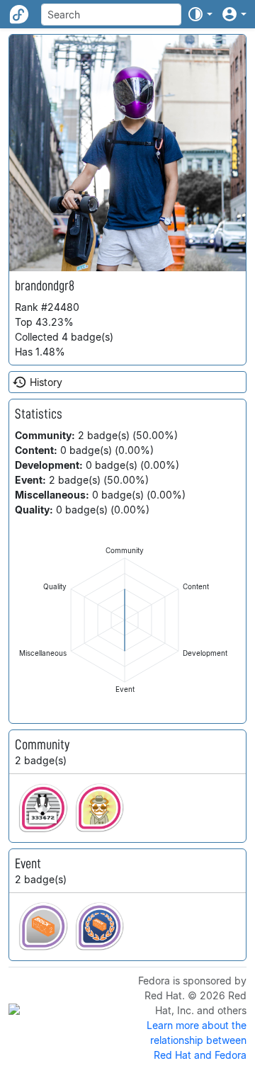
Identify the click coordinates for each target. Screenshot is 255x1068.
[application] (124, 620)
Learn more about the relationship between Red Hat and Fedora (196, 1040)
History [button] (46, 382)
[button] (199, 14)
